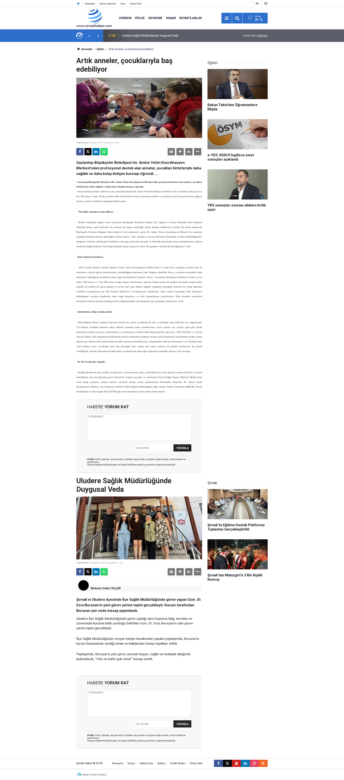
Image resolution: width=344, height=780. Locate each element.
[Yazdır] (171, 151)
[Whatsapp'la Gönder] (104, 151)
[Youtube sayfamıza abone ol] (236, 763)
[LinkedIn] (96, 151)
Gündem (125, 18)
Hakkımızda (146, 763)
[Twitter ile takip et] (227, 763)
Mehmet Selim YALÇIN (106, 588)
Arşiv (123, 3)
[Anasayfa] (78, 3)
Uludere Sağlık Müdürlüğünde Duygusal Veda (150, 35)
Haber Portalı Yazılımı (94, 774)
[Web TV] (257, 3)
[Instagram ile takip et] (254, 763)
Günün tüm (255, 35)
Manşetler (90, 3)
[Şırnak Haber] (94, 18)
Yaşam (171, 18)
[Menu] (226, 18)
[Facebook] (79, 151)
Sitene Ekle (135, 3)
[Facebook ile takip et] (218, 763)
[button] (180, 151)
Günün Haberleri (107, 3)
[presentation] (89, 36)
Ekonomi (155, 18)
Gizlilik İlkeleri (177, 763)
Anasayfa (86, 49)
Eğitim (100, 49)
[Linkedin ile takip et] (245, 763)
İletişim (161, 763)
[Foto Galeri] (266, 3)
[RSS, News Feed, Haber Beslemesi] (263, 763)
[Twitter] (88, 151)
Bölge (140, 18)
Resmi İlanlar (190, 18)
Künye (131, 763)
